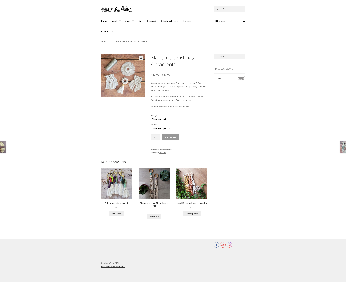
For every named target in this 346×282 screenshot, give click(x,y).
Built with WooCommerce (113, 266)
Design (154, 115)
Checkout (151, 21)
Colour (154, 124)
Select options (192, 213)
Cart (140, 21)
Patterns (105, 31)
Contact (187, 21)
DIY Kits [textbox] (218, 78)
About (114, 21)
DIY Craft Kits (116, 41)
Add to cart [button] (117, 213)
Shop (127, 21)
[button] (141, 58)
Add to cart (170, 137)
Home (104, 21)
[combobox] (229, 78)
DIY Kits (126, 41)
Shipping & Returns (170, 21)
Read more (154, 216)
